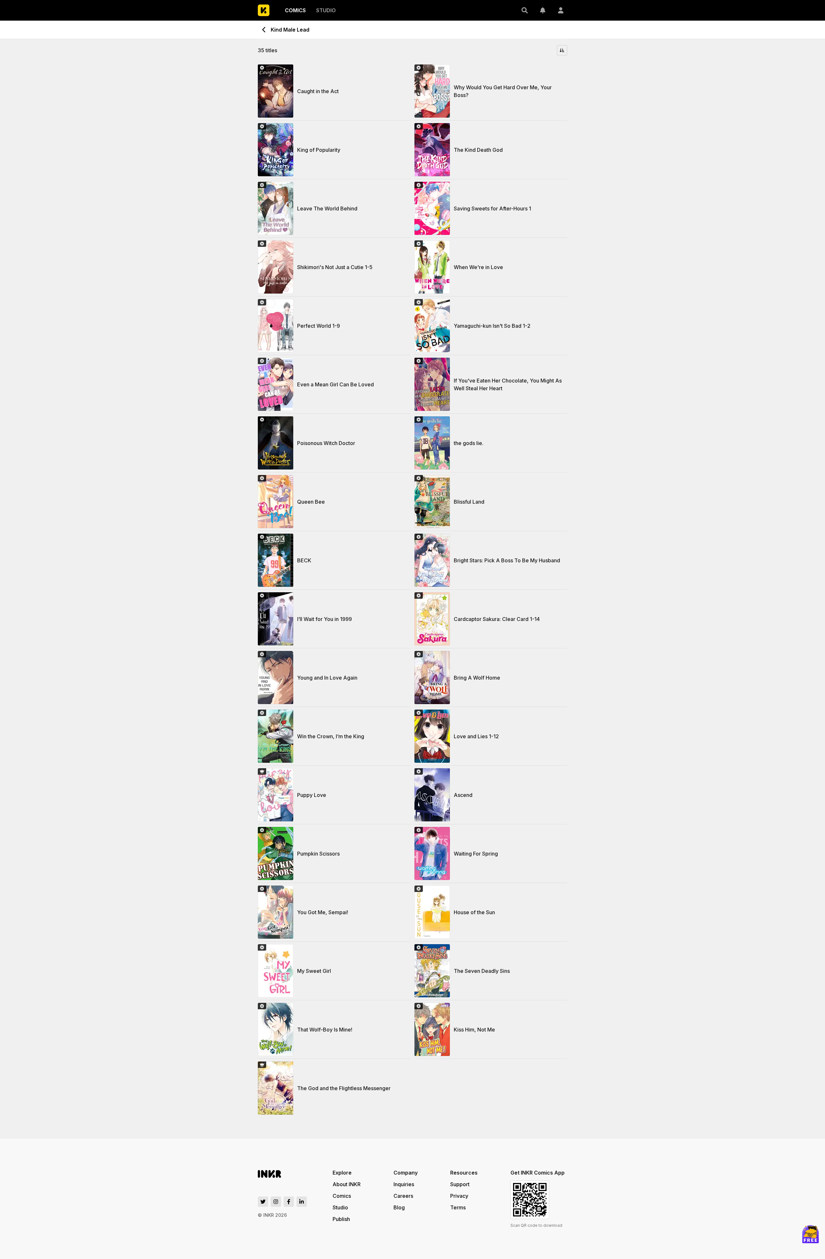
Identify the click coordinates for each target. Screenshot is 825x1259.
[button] (524, 10)
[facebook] (289, 1201)
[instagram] (276, 1201)
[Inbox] (542, 10)
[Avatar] (560, 10)
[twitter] (263, 1201)
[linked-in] (301, 1201)
